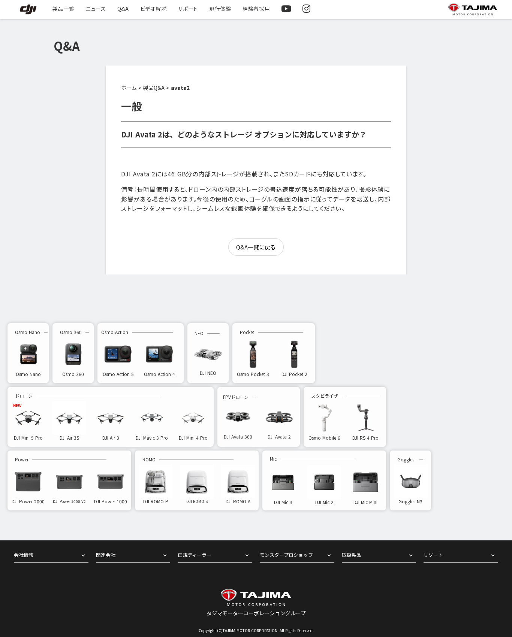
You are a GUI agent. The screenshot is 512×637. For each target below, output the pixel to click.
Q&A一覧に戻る (256, 247)
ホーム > (131, 87)
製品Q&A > (156, 87)
